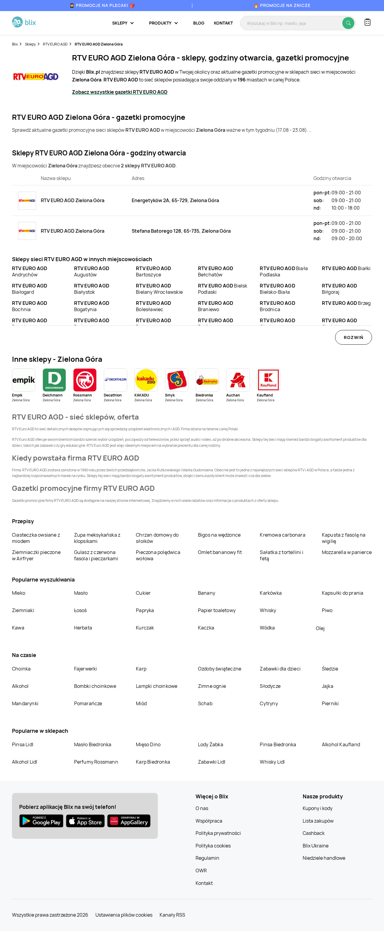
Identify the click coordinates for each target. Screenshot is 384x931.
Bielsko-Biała (277, 288)
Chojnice (339, 323)
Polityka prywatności (218, 833)
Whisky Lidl (272, 762)
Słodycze (270, 686)
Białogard (29, 288)
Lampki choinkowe (156, 686)
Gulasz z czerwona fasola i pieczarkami (96, 555)
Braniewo (215, 306)
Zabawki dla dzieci (280, 668)
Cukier (143, 593)
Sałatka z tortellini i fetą (281, 555)
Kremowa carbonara (282, 535)
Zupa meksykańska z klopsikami (97, 538)
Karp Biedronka (153, 762)
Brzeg (346, 303)
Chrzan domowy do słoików (157, 538)
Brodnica (277, 306)
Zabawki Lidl (211, 762)
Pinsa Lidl (22, 744)
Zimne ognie (212, 686)
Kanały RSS (172, 915)
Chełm (277, 323)
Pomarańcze (88, 703)
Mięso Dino (148, 744)
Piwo (327, 610)
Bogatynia (91, 306)
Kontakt (223, 23)
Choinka (21, 668)
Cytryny (269, 703)
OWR (201, 870)
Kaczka (206, 627)
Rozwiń (353, 337)
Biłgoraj (339, 288)
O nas (202, 808)
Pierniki (331, 703)
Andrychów (29, 271)
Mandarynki (25, 703)
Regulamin (207, 858)
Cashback (314, 833)
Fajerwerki (85, 668)
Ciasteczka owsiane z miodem (36, 538)
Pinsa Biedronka (278, 744)
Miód (141, 703)
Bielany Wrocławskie (159, 288)
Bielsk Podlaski (223, 288)
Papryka (145, 610)
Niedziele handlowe (324, 858)
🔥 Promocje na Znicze (282, 5)
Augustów (91, 271)
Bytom (153, 323)
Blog (198, 23)
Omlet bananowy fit (220, 552)
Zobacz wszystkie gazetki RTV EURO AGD (119, 92)
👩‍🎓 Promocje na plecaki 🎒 (102, 5)
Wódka (267, 627)
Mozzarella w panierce (347, 552)
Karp (141, 668)
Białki (346, 268)
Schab (205, 703)
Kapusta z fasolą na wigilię (344, 538)
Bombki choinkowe (95, 686)
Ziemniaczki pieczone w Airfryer (36, 555)
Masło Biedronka (93, 744)
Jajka (327, 686)
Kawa (18, 627)
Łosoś (80, 610)
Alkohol (20, 686)
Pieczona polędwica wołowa (158, 555)
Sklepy (30, 44)
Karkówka (271, 593)
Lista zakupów (318, 821)
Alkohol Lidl (24, 762)
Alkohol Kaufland (341, 744)
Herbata (83, 627)
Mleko (18, 593)
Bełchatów (215, 271)
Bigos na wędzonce (219, 535)
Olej (320, 628)
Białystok (91, 288)
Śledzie (330, 668)
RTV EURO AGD (55, 44)
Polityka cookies (213, 845)
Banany (206, 593)
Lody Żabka (210, 744)
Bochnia (29, 306)
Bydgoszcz (91, 323)
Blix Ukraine (315, 845)
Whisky (268, 610)
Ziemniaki (23, 610)
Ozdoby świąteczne (219, 668)
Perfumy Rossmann (96, 762)
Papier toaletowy (217, 610)
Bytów (215, 323)
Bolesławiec (153, 306)
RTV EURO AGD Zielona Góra (99, 44)
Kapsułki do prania (343, 593)
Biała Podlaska (284, 271)
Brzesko (29, 323)
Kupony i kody (317, 808)
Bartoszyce (153, 271)
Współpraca (209, 821)
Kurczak (145, 627)
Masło (81, 593)
